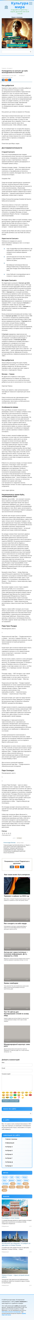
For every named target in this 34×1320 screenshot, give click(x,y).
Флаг (4, 1190)
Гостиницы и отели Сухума (10, 1218)
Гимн (17, 1177)
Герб (11, 1177)
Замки (19, 1180)
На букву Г (8, 1158)
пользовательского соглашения (11, 1312)
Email (3, 1068)
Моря (19, 1183)
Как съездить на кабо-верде (15, 923)
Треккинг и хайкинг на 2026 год (16, 896)
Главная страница (11, 1139)
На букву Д (9, 1162)
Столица (19, 1187)
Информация (9, 1143)
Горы (4, 1180)
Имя (3, 1062)
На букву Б (8, 1150)
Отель (25, 1183)
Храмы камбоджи (11, 983)
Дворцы (11, 1180)
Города (24, 1177)
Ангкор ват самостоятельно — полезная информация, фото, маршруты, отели (16, 954)
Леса (19, 838)
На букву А (9, 1146)
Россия (12, 1187)
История (5, 1183)
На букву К (22, 75)
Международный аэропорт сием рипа (17, 1045)
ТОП (27, 1187)
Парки (5, 1187)
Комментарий (6, 1074)
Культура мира (19, 5)
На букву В (8, 1154)
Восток (5, 1177)
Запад (26, 1180)
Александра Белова (9, 842)
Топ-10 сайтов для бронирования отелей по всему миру (16, 1013)
